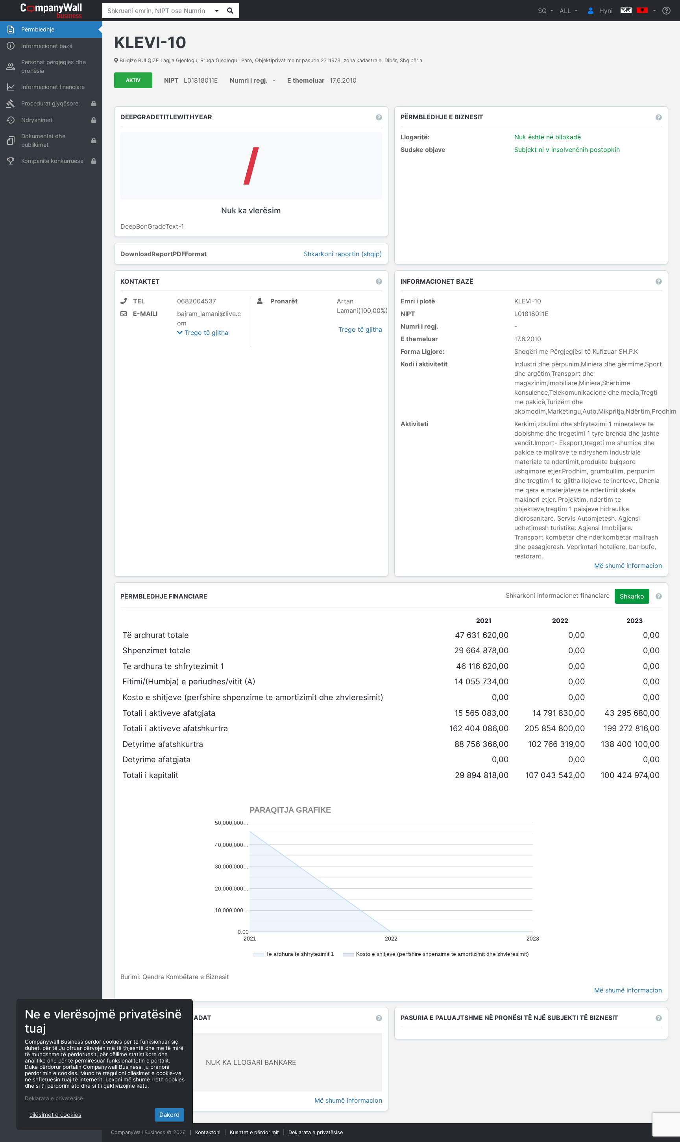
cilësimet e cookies (55, 1114)
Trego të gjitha (205, 332)
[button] (637, 10)
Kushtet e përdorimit (254, 1132)
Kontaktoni (207, 1132)
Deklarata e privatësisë (315, 1132)
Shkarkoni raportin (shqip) (343, 254)
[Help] (666, 10)
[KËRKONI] (230, 10)
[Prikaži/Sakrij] (217, 10)
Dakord (169, 1114)
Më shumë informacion (628, 565)
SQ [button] (543, 11)
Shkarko (632, 596)
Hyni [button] (605, 11)
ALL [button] (566, 11)
